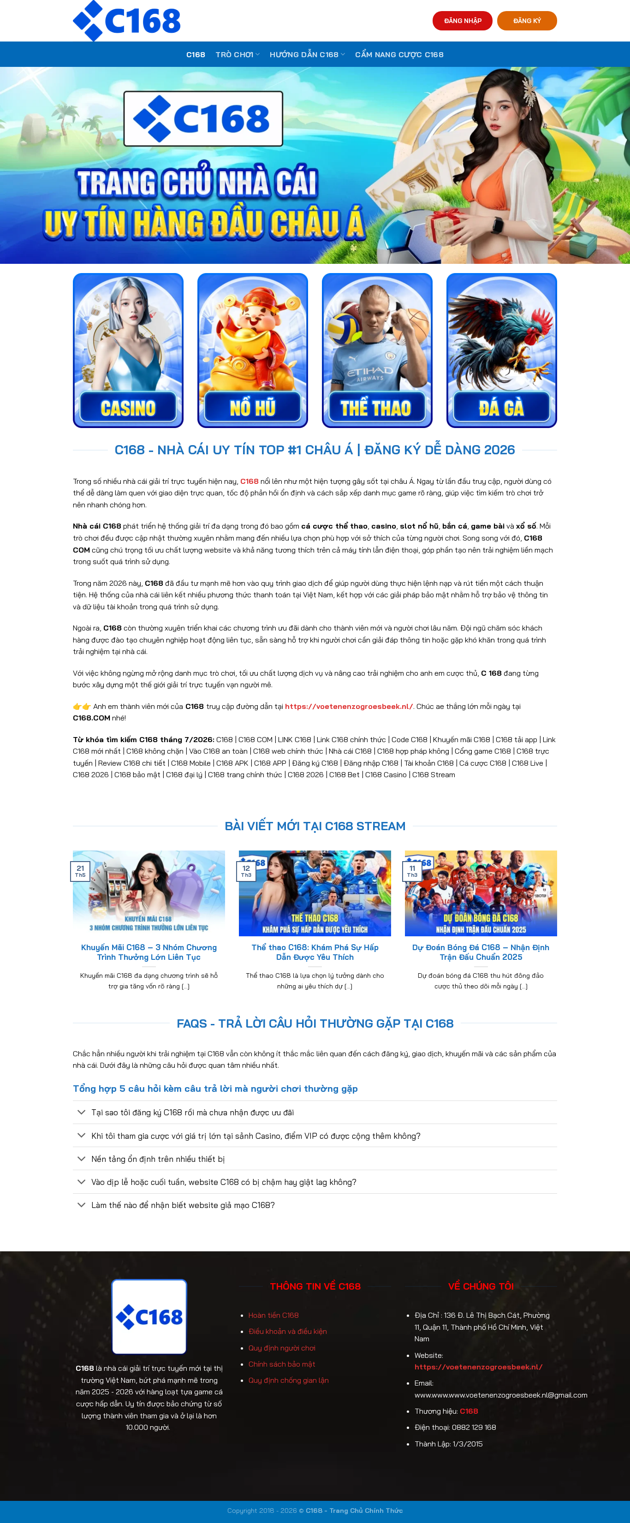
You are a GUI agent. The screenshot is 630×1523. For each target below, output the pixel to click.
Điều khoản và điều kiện (288, 1331)
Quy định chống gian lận (289, 1380)
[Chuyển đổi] (82, 1113)
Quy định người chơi (282, 1347)
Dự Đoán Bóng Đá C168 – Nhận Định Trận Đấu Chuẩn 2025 (480, 952)
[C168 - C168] (169, 21)
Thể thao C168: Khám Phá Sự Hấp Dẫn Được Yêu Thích (315, 952)
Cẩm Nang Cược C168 (399, 54)
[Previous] (71, 932)
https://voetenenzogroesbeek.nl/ (479, 1366)
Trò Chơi (234, 54)
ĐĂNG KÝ (527, 20)
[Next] (559, 932)
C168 (195, 54)
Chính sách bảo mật (282, 1363)
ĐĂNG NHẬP (462, 20)
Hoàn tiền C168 (274, 1315)
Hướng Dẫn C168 (304, 54)
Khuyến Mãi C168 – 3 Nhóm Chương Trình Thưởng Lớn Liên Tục (149, 952)
